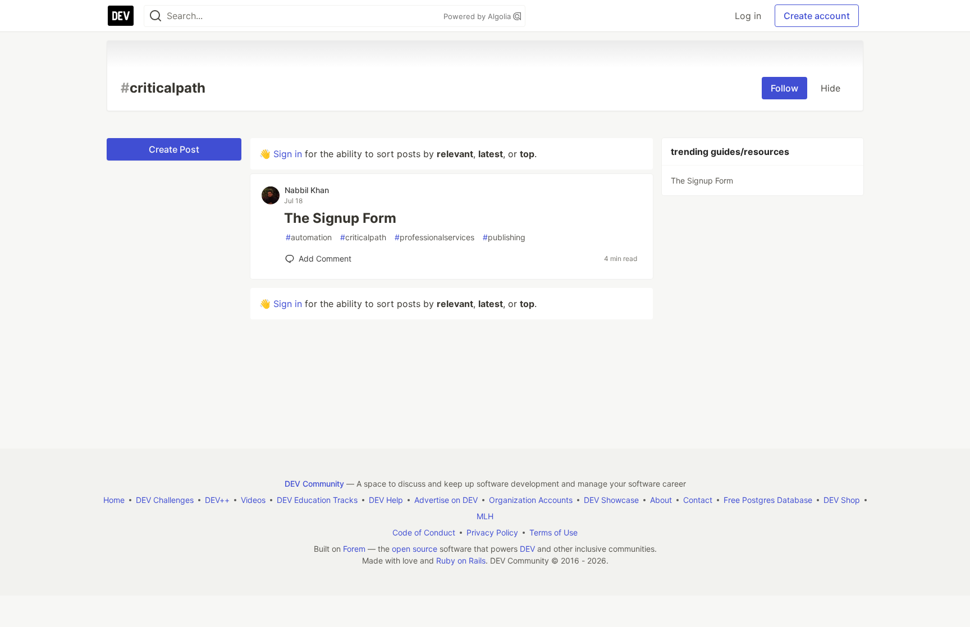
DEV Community (314, 483)
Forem (354, 548)
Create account (817, 15)
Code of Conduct (423, 532)
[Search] (155, 16)
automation (309, 237)
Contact (697, 500)
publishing (504, 237)
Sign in (287, 153)
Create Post (174, 149)
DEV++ (217, 500)
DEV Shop (841, 500)
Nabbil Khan (307, 190)
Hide (830, 88)
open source (414, 548)
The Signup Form (340, 218)
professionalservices (434, 237)
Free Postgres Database (768, 500)
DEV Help (386, 500)
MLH (485, 516)
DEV (527, 548)
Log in (748, 15)
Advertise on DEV (446, 500)
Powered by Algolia (478, 16)
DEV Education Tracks (317, 500)
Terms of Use (553, 532)
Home (114, 500)
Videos (253, 500)
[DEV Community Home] (121, 15)
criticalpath (363, 237)
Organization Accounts (531, 500)
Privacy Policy (492, 532)
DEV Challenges (165, 500)
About (661, 500)
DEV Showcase (611, 500)
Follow (784, 88)
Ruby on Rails (461, 560)
